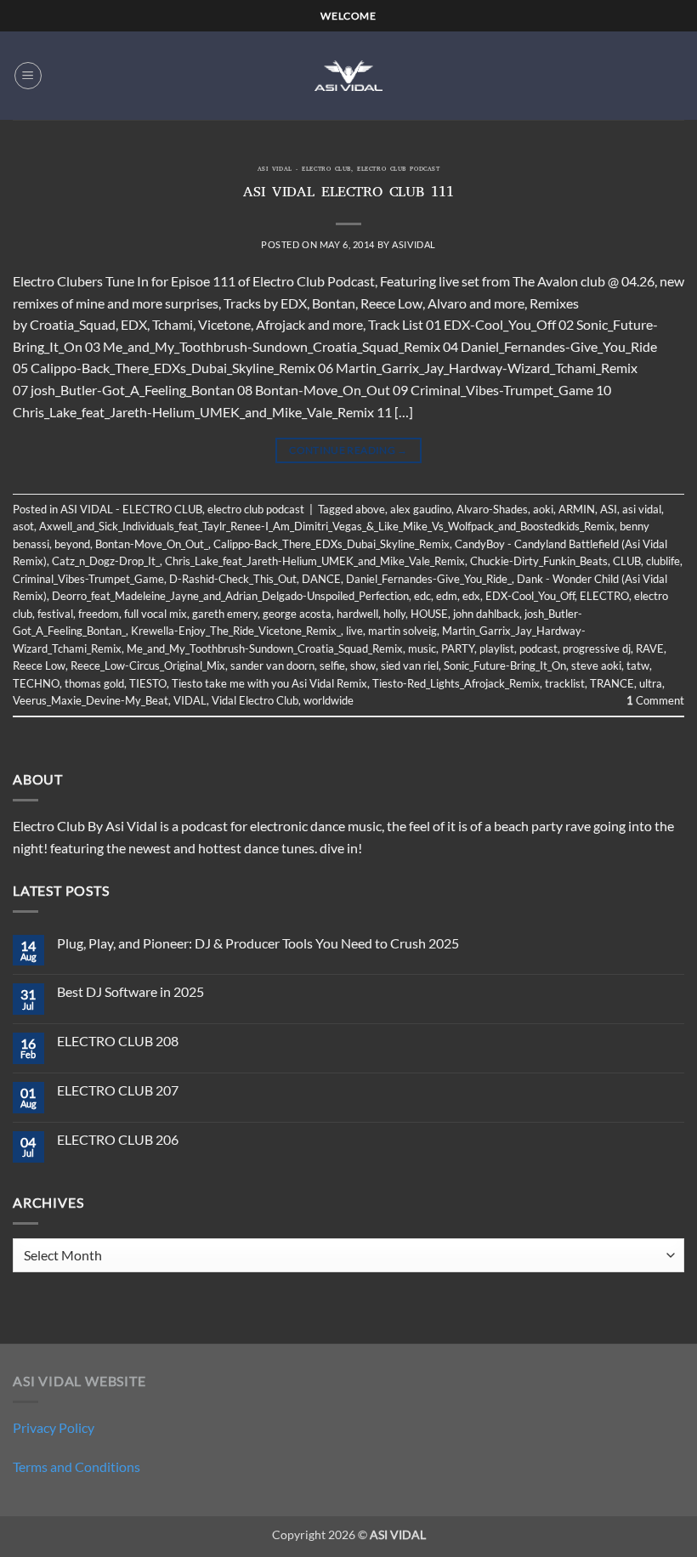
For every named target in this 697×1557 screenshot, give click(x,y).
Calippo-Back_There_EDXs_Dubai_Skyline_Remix (331, 544)
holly (394, 613)
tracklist (565, 683)
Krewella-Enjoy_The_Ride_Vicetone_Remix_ (236, 630)
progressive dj (597, 648)
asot (23, 526)
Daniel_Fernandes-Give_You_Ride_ (429, 579)
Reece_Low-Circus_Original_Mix (148, 665)
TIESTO (148, 683)
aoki (543, 509)
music (422, 648)
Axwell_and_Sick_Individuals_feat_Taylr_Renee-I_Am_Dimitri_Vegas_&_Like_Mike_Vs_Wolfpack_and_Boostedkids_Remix (327, 526)
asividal (413, 244)
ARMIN (576, 509)
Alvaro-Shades (492, 509)
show (363, 665)
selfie (332, 665)
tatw (637, 665)
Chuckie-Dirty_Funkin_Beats (539, 561)
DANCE (321, 579)
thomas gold (94, 683)
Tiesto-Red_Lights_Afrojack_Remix (456, 683)
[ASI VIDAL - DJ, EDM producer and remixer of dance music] (348, 75)
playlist (496, 648)
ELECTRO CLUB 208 (117, 1041)
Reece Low (39, 665)
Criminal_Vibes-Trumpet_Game (88, 579)
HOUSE (429, 613)
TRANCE (612, 683)
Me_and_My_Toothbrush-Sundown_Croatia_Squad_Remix (265, 648)
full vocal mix (155, 613)
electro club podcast (398, 170)
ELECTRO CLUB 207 (117, 1090)
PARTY (457, 648)
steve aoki (596, 665)
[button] (28, 75)
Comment (655, 700)
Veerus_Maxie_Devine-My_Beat (90, 700)
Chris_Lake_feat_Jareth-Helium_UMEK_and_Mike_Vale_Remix (315, 561)
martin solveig (402, 630)
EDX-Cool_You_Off (530, 596)
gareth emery (225, 613)
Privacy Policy (53, 1427)
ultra (650, 683)
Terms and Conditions (76, 1466)
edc (422, 596)
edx (471, 596)
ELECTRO (604, 596)
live (354, 630)
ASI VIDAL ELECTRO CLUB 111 (348, 194)
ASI (608, 509)
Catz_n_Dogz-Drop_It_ (106, 561)
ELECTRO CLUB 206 (117, 1139)
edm (446, 596)
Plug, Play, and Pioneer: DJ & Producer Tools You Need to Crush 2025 (258, 943)
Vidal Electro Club (255, 700)
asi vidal (641, 509)
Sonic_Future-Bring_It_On (505, 665)
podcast (538, 648)
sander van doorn (272, 665)
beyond (72, 544)
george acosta (297, 613)
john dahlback (486, 613)
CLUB (627, 561)
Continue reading (348, 450)
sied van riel (410, 665)
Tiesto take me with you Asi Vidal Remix (269, 683)
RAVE (650, 648)
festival (55, 613)
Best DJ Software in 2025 (130, 991)
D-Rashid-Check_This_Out (233, 579)
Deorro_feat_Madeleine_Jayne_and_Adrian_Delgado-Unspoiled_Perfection (230, 596)
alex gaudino (420, 509)
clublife (663, 561)
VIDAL (190, 700)
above (370, 509)
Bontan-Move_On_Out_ (151, 544)
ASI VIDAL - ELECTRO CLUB (304, 170)
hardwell (357, 613)
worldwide (328, 700)
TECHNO (36, 683)
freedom (98, 613)
